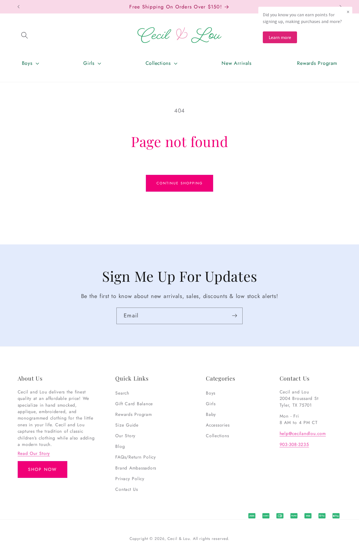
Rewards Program (133, 414)
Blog (120, 446)
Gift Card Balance (134, 403)
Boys (210, 393)
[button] (25, 35)
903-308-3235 (294, 444)
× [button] (348, 11)
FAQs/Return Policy (135, 457)
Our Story (125, 435)
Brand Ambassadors (135, 468)
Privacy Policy (129, 478)
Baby (211, 414)
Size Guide (127, 425)
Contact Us (126, 489)
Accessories (217, 425)
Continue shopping (180, 183)
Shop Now (42, 469)
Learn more (280, 37)
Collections (217, 435)
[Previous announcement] (18, 6)
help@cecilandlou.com (303, 433)
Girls (211, 403)
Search (122, 393)
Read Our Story (34, 453)
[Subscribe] (234, 316)
